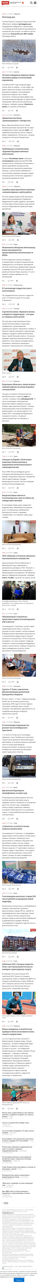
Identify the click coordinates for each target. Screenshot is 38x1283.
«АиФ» (26, 130)
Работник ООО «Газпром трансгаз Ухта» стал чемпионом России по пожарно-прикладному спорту (17, 966)
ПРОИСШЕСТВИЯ (18, 285)
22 (5, 304)
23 (5, 240)
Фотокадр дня (8, 17)
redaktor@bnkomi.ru (8, 1213)
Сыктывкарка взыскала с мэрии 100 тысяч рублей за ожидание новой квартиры (19, 899)
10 (5, 548)
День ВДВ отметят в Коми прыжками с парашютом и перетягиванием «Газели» (16, 1192)
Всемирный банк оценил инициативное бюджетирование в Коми (15, 1176)
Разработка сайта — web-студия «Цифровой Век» (17, 1266)
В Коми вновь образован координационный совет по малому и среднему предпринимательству (17, 1149)
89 (5, 377)
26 (5, 141)
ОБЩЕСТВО (17, 14)
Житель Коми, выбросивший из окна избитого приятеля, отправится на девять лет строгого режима (18, 1114)
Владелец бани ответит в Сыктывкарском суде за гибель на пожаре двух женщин (18, 498)
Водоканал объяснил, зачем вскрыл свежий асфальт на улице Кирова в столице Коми (18, 387)
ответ (26, 396)
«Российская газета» (16, 158)
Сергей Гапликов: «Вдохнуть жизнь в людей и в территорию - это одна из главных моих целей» (18, 314)
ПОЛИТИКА (16, 308)
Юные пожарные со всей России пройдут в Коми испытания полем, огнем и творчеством (18, 1031)
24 (5, 889)
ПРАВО (16, 244)
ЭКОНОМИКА (16, 115)
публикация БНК (27, 399)
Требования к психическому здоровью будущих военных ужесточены (15, 151)
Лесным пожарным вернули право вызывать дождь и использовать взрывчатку (18, 77)
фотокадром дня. (25, 24)
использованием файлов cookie (18, 1276)
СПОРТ (15, 613)
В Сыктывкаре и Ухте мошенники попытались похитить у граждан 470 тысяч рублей (18, 1140)
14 (5, 609)
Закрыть (19, 1280)
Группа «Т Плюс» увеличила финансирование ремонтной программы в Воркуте (15, 692)
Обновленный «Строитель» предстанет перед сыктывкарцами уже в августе (18, 619)
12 (5, 488)
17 (5, 956)
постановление (7, 161)
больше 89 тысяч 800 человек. (22, 34)
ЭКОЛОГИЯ (16, 72)
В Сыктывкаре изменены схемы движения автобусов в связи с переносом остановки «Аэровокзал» (16, 1159)
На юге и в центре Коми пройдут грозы (15, 1123)
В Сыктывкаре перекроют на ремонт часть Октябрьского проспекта (15, 727)
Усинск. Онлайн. (8, 577)
